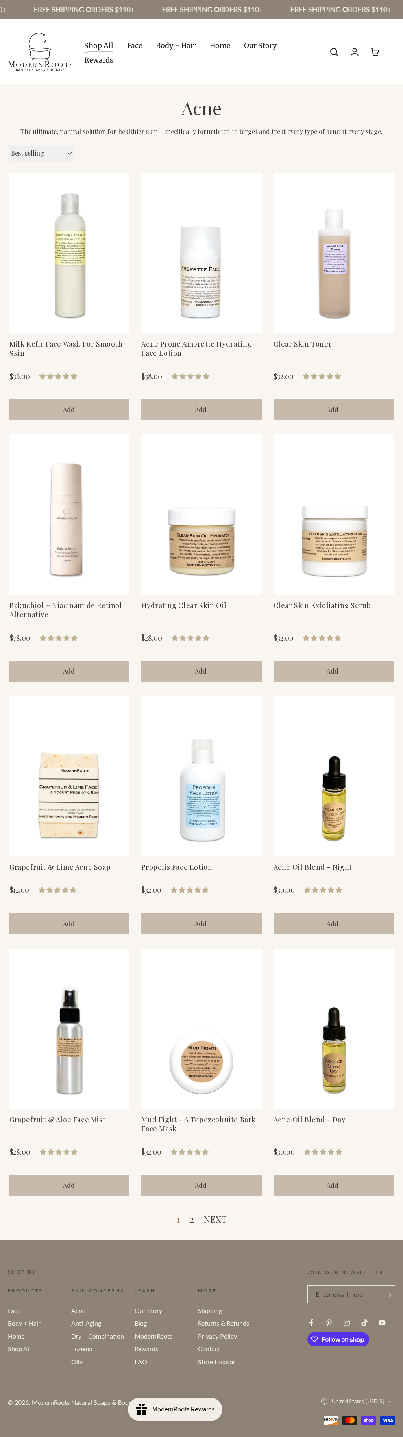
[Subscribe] (388, 1295)
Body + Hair (24, 1323)
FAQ (141, 1361)
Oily (77, 1361)
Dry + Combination (97, 1336)
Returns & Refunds (223, 1323)
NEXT (215, 1219)
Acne (78, 1310)
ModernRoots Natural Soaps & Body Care (89, 1402)
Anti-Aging (86, 1323)
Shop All (19, 1348)
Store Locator (216, 1361)
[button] (334, 52)
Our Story (148, 1310)
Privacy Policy (217, 1336)
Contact (209, 1348)
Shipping (210, 1310)
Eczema (81, 1348)
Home (16, 1336)
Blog (141, 1323)
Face (14, 1310)
